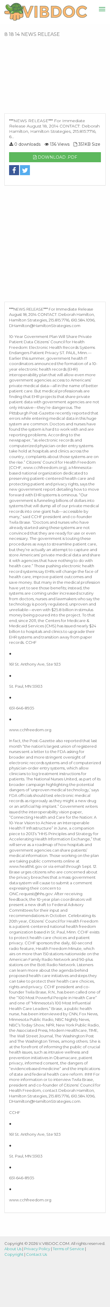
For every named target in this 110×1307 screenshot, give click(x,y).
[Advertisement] (55, 77)
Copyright (13, 1254)
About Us (12, 1248)
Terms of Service (68, 1248)
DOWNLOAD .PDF (57, 157)
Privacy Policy (37, 1248)
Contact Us (36, 1254)
